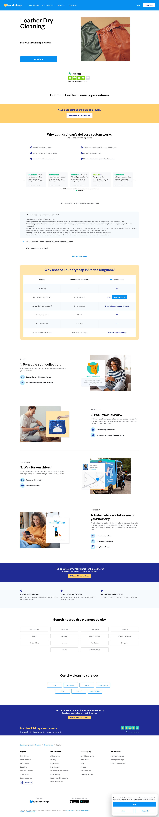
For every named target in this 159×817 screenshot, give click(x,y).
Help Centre (24, 763)
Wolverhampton (94, 650)
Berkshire (64, 629)
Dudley (34, 636)
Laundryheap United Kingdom (30, 745)
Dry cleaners (54, 767)
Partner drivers (86, 771)
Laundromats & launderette (59, 771)
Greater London (94, 636)
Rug (54, 685)
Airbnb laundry (55, 756)
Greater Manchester (125, 636)
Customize (145, 811)
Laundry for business (118, 763)
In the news (85, 760)
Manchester (95, 643)
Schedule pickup (119, 297)
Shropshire (125, 643)
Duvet (87, 685)
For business (72, 5)
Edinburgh (64, 636)
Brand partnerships (117, 760)
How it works (34, 5)
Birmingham (95, 629)
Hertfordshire (34, 643)
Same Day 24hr (95, 691)
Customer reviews (26, 771)
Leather (78, 691)
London (64, 643)
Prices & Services (48, 5)
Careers (83, 767)
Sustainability (25, 774)
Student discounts (56, 782)
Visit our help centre (79, 256)
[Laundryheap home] (13, 5)
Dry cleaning (48, 745)
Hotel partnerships (117, 756)
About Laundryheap (87, 756)
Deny (123, 811)
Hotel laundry (55, 774)
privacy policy (70, 810)
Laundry (53, 760)
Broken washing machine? (59, 778)
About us (61, 5)
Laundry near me (26, 778)
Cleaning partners (87, 774)
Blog (82, 763)
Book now (149, 5)
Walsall (64, 650)
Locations (23, 767)
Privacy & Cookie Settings (27, 811)
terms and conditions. (83, 810)
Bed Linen (70, 685)
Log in (138, 5)
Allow (134, 804)
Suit (62, 691)
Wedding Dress (103, 685)
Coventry (125, 629)
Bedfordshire (34, 629)
